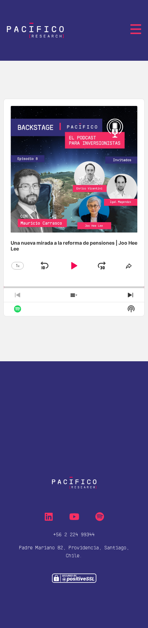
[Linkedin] (48, 517)
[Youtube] (74, 517)
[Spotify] (99, 517)
